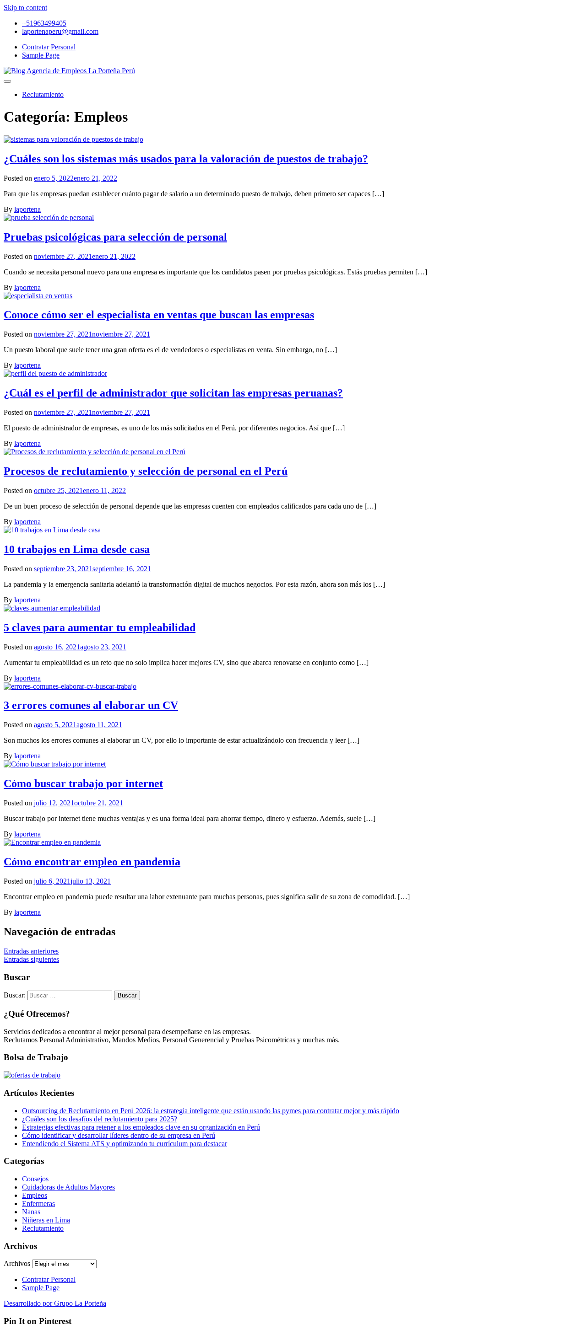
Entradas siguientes (31, 959)
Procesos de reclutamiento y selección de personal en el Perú (146, 471)
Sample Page (41, 55)
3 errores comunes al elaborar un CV (91, 705)
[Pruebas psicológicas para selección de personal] (49, 217)
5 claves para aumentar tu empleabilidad (99, 627)
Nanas (31, 1212)
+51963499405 (44, 23)
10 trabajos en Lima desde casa (77, 549)
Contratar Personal (49, 47)
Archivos (17, 1263)
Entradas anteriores (31, 951)
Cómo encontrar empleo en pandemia (92, 862)
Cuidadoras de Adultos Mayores (68, 1187)
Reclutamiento (43, 94)
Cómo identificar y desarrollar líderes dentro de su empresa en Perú (118, 1135)
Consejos (35, 1179)
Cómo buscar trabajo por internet (83, 783)
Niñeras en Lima (46, 1220)
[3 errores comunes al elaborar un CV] (70, 686)
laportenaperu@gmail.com (60, 31)
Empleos (34, 1195)
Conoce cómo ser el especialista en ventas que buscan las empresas (159, 315)
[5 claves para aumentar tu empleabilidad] (52, 608)
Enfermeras (38, 1203)
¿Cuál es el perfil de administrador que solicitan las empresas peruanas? (173, 393)
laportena (27, 209)
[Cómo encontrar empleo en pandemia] (52, 842)
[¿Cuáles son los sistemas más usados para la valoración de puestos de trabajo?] (73, 139)
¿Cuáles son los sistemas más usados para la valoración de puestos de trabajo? (186, 159)
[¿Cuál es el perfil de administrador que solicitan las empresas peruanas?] (55, 373)
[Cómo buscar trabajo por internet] (55, 764)
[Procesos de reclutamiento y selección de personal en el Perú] (94, 452)
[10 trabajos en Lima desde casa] (52, 530)
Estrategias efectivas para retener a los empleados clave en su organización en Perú (141, 1127)
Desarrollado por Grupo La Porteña (55, 1303)
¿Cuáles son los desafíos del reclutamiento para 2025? (99, 1119)
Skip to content (25, 7)
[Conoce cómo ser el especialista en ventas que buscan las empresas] (38, 296)
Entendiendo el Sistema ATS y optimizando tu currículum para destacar (124, 1143)
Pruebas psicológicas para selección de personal (115, 237)
